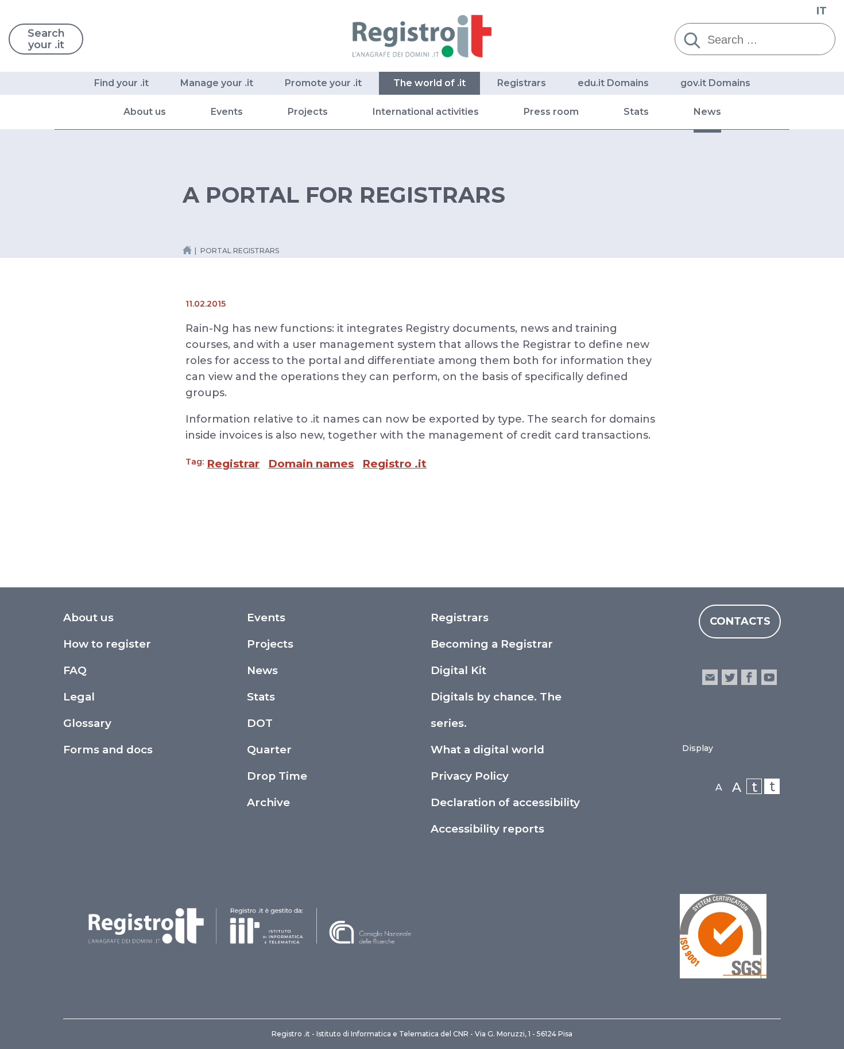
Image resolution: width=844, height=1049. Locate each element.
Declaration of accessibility (505, 802)
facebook (749, 677)
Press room (551, 111)
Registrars (521, 83)
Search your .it (46, 39)
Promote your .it (323, 83)
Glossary (87, 723)
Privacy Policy (470, 776)
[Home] (422, 35)
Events (227, 111)
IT (821, 11)
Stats (636, 111)
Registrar (233, 463)
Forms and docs (108, 749)
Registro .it (394, 463)
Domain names (311, 463)
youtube (769, 677)
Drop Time (277, 776)
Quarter (269, 749)
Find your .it (121, 83)
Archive (268, 802)
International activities (426, 111)
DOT (260, 723)
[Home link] (187, 250)
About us (144, 111)
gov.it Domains (715, 83)
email (710, 677)
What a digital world (487, 749)
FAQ (75, 670)
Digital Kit (458, 670)
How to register (107, 644)
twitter (729, 677)
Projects (308, 111)
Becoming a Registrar (492, 644)
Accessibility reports (487, 828)
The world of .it (429, 83)
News (707, 111)
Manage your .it (216, 83)
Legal (79, 696)
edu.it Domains (613, 83)
